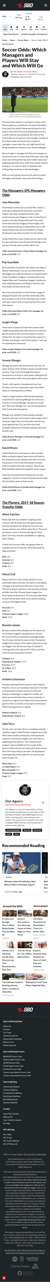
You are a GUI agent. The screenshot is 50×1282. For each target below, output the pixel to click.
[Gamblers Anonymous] (35, 1266)
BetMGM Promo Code (12, 1056)
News (12, 40)
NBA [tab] (31, 29)
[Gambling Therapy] (32, 1259)
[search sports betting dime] (46, 5)
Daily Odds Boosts (10, 34)
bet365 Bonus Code (11, 1063)
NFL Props (7, 1137)
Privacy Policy (17, 1154)
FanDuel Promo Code (12, 1069)
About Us (7, 1026)
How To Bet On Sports (12, 1120)
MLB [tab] (11, 29)
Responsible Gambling (12, 1039)
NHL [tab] (36, 29)
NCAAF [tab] (24, 29)
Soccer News (23, 40)
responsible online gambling (29, 1219)
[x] (43, 802)
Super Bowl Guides (11, 1114)
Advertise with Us (10, 1036)
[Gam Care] (22, 1259)
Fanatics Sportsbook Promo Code (17, 1075)
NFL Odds (7, 1134)
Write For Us (8, 1042)
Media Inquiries (9, 1045)
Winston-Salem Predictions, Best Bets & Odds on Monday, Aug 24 (20, 883)
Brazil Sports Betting (11, 1096)
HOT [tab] (5, 30)
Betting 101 (8, 1117)
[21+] (15, 1259)
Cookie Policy (41, 1154)
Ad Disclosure (8, 44)
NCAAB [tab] (44, 29)
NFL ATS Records (10, 1144)
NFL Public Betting (11, 1141)
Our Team (7, 1032)
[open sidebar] (4, 5)
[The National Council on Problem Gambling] (25, 1273)
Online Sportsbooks (11, 1086)
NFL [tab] (17, 29)
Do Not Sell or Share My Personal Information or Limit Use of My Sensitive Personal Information (25, 1251)
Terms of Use (29, 1154)
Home (4, 40)
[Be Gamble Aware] (20, 1266)
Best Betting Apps (10, 1099)
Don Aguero (18, 71)
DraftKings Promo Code (13, 1066)
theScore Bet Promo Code (14, 1059)
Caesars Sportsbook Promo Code (17, 1072)
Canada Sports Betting (12, 1093)
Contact (6, 1029)
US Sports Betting (10, 1090)
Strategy (6, 1123)
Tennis (8, 877)
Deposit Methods (10, 1102)
